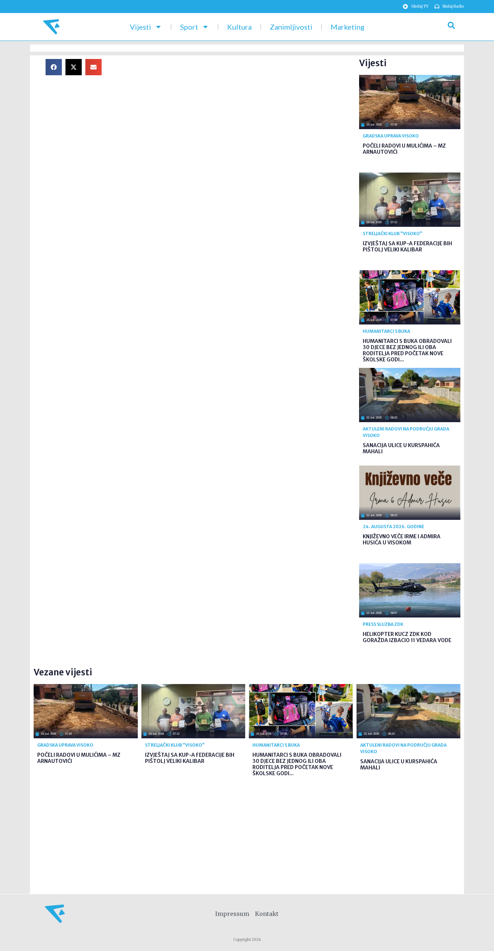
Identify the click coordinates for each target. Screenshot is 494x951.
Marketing (348, 26)
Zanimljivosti (291, 26)
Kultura (239, 26)
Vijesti (140, 26)
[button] (54, 67)
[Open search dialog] (451, 27)
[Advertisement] (236, 109)
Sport (189, 26)
